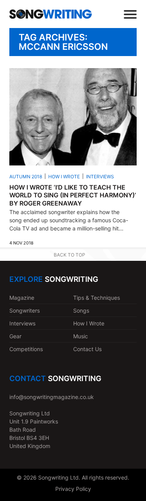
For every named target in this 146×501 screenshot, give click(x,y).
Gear (15, 336)
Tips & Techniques (96, 297)
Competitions (26, 349)
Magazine (21, 297)
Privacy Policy (73, 488)
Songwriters (24, 310)
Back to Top (69, 255)
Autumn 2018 (25, 176)
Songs (81, 310)
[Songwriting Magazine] (50, 14)
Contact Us (87, 349)
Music (80, 336)
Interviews (100, 176)
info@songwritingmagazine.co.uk (51, 397)
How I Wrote (64, 176)
